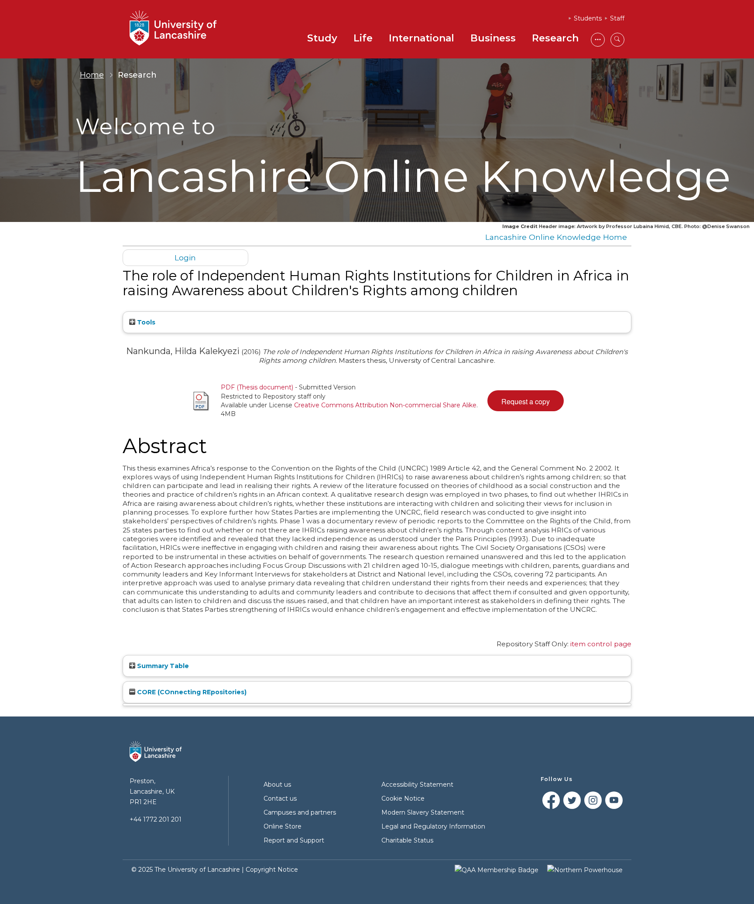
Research (555, 38)
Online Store (283, 826)
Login (185, 257)
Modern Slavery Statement (422, 812)
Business (493, 38)
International (421, 38)
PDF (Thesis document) (257, 387)
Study (322, 38)
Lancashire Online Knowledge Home (556, 237)
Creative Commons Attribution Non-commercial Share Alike (385, 405)
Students (588, 18)
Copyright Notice (272, 869)
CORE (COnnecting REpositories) (191, 692)
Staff (617, 18)
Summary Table (162, 666)
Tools (145, 322)
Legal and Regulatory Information (433, 826)
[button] (525, 400)
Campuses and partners (300, 812)
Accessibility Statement (417, 784)
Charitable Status (407, 840)
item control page (600, 644)
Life (363, 38)
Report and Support (294, 840)
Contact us (280, 798)
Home (92, 75)
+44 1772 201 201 (156, 819)
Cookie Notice (403, 798)
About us (277, 784)
